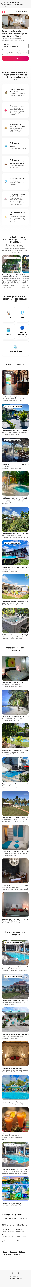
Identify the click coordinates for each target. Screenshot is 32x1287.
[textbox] (9, 53)
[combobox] (15, 46)
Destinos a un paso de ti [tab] (9, 1218)
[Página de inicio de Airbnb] (3, 11)
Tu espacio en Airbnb (20, 11)
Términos (19, 1278)
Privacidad (12, 1278)
